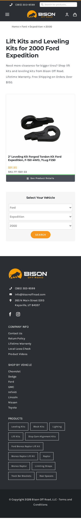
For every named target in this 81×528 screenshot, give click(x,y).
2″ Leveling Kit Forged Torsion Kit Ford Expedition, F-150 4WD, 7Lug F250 (35, 158)
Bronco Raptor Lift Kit (23, 456)
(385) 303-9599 (25, 4)
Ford (24, 26)
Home (15, 26)
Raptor (46, 456)
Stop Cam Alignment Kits (42, 436)
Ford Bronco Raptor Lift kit (25, 446)
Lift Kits (15, 436)
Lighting (57, 426)
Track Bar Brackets (21, 476)
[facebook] (10, 314)
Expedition (36, 26)
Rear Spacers (46, 476)
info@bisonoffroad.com (30, 294)
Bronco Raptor (19, 466)
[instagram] (18, 314)
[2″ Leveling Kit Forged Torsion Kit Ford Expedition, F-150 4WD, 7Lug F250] (40, 123)
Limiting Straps (43, 466)
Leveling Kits (18, 426)
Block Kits (38, 426)
